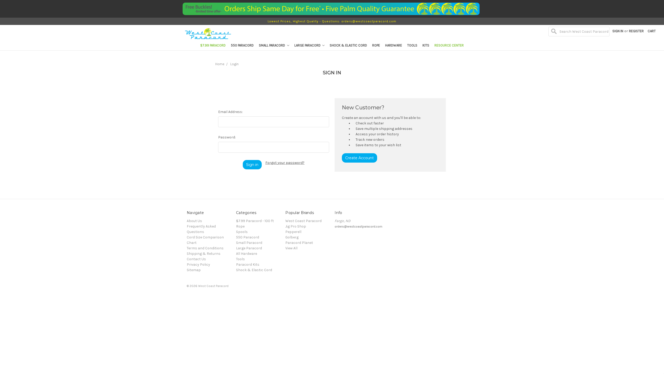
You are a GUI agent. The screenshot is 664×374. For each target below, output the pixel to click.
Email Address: (230, 112)
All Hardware (246, 253)
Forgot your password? (285, 163)
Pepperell (293, 232)
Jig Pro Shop (295, 226)
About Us (194, 221)
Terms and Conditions (205, 248)
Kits (426, 45)
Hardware (393, 45)
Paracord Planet (299, 243)
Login (234, 64)
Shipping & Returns (203, 253)
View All (291, 248)
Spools (242, 232)
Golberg (292, 237)
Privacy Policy (198, 264)
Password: (227, 137)
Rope (376, 45)
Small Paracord (272, 45)
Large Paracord (307, 45)
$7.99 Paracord (213, 45)
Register (636, 31)
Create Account (359, 158)
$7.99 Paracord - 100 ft (255, 221)
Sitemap (194, 270)
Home (219, 64)
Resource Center (449, 45)
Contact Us (196, 259)
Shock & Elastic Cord (348, 45)
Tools (412, 45)
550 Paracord (242, 45)
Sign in (617, 31)
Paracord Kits (247, 264)
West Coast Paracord (303, 221)
